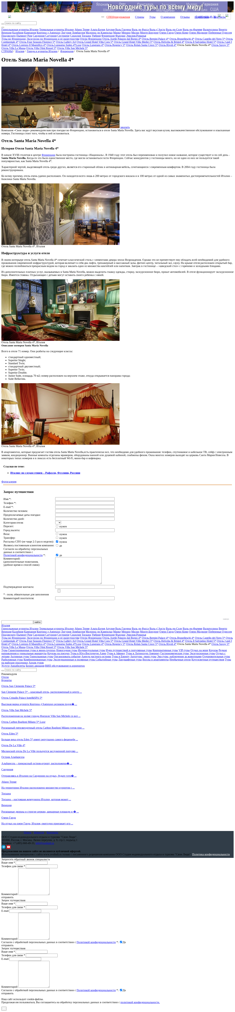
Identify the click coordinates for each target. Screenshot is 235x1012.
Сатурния (51, 35)
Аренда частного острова (96, 656)
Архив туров (36, 662)
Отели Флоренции (91, 38)
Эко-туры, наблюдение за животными (179, 656)
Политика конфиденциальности (211, 854)
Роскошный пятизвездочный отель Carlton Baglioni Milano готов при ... (42, 727)
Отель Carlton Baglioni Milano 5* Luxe (23, 721)
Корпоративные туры (165, 650)
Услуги (5, 665)
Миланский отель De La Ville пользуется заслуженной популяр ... (39, 751)
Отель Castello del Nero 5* (210, 38)
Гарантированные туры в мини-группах (32, 650)
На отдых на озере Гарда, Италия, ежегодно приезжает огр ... (37, 823)
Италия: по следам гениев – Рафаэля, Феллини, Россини (45, 472)
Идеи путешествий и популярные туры (129, 650)
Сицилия (75, 35)
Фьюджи (120, 35)
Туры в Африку (116, 653)
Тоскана (86, 35)
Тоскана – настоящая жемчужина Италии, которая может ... (36, 799)
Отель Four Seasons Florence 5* (37, 41)
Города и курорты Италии (42, 51)
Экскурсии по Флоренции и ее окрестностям (52, 38)
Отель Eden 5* (9, 733)
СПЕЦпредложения (118, 17)
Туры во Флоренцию (13, 38)
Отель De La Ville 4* (13, 745)
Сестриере (63, 35)
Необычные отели (180, 659)
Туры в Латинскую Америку (143, 653)
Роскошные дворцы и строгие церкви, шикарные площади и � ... (40, 811)
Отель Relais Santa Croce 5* (142, 45)
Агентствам (202, 17)
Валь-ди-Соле (174, 29)
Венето (223, 29)
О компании (168, 17)
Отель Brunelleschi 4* (181, 38)
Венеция (6, 32)
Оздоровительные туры (216, 656)
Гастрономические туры (174, 653)
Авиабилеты (17, 665)
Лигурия (66, 32)
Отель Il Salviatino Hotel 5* (200, 41)
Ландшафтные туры (130, 659)
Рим (29, 35)
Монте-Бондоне (149, 32)
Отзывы (185, 17)
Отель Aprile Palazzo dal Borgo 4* (121, 38)
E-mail (5, 910)
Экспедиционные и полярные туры (74, 659)
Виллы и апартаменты (155, 659)
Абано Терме (82, 29)
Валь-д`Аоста (157, 29)
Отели (5, 677)
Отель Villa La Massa (13, 48)
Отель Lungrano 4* (93, 45)
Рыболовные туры (12, 659)
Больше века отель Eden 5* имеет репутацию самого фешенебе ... (39, 739)
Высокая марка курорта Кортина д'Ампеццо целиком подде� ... (39, 704)
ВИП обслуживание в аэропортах (65, 665)
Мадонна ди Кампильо (99, 32)
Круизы (213, 650)
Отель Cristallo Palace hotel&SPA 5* (21, 697)
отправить (7, 993)
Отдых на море (199, 650)
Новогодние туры (66, 650)
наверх (226, 619)
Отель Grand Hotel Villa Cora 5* (95, 41)
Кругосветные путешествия (207, 659)
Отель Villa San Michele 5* (72, 48)
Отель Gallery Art (66, 41)
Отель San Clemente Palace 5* (18, 686)
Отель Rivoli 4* (168, 45)
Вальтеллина (210, 29)
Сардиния (39, 35)
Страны (139, 17)
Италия (19, 51)
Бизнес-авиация (35, 665)
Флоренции (48, 154)
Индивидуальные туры (91, 650)
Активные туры (19, 656)
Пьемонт (21, 35)
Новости (39, 832)
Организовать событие (67, 656)
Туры (152, 17)
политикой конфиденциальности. (140, 1002)
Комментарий (9, 894)
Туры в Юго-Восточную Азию (88, 653)
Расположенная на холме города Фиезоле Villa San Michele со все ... (41, 716)
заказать (125, 127)
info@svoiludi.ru (45, 843)
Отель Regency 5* (115, 45)
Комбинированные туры (38, 659)
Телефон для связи (13, 866)
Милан (135, 32)
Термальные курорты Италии (56, 29)
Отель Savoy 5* (220, 45)
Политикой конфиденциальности (23, 555)
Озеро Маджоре (198, 32)
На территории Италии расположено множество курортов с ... (38, 787)
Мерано (126, 32)
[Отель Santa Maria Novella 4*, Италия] (60, 243)
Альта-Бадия (97, 29)
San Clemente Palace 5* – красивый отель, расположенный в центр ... (41, 691)
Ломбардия (78, 32)
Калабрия (17, 32)
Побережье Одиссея (220, 32)
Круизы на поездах (58, 653)
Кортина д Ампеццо (48, 32)
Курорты (6, 680)
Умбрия (96, 35)
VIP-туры (184, 650)
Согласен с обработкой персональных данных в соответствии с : (60, 942)
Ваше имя (8, 862)
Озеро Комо (181, 32)
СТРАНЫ (7, 51)
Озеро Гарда (166, 32)
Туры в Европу (121, 656)
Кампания (30, 32)
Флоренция (108, 35)
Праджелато (8, 35)
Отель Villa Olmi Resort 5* (41, 48)
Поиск (27, 832)
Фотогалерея (8, 481)
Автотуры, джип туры (143, 656)
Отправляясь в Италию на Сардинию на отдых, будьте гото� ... (39, 775)
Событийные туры (107, 659)
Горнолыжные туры (41, 656)
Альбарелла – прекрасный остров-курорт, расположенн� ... (36, 763)
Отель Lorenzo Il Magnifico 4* (29, 45)
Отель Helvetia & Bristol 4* (168, 41)
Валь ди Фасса (140, 29)
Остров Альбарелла (12, 757)
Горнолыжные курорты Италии (20, 29)
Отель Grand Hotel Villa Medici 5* (133, 41)
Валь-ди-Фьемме (192, 29)
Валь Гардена (123, 29)
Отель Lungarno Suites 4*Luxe (64, 45)
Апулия (110, 29)
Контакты (220, 17)
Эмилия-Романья (136, 35)
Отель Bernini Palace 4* (155, 38)
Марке (117, 32)
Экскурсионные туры (202, 653)
